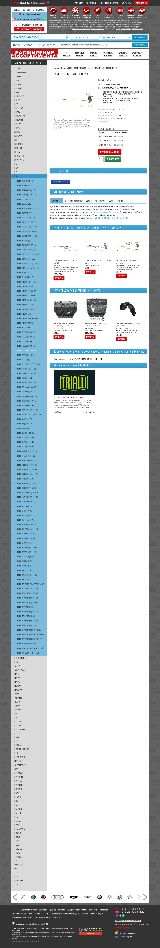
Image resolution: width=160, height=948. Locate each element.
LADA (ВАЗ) (19, 721)
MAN (16, 741)
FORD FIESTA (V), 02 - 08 (26, 300)
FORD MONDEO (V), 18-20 (26, 488)
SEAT (16, 816)
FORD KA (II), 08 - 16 (25, 428)
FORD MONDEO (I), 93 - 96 (27, 465)
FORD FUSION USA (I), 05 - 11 (28, 382)
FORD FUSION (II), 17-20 (26, 378)
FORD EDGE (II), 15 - (24, 213)
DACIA (17, 132)
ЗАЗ (16, 872)
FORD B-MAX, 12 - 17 (25, 185)
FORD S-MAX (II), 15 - (25, 542)
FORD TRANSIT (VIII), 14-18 (27, 620)
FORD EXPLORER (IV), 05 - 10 (28, 268)
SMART (17, 824)
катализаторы (126, 29)
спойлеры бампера (114, 25)
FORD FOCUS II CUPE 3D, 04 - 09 (29, 364)
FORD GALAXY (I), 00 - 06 (26, 387)
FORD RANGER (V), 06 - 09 (27, 524)
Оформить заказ (19, 913)
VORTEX (18, 856)
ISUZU (17, 701)
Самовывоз (56, 200)
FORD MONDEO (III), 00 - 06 (27, 474)
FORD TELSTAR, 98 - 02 (26, 579)
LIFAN (17, 737)
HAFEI (17, 673)
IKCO (16, 693)
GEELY (17, 665)
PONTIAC (18, 781)
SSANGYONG (19, 828)
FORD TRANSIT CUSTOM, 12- (28, 643)
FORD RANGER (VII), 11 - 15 (27, 529)
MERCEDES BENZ (21, 749)
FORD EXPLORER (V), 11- (26, 272)
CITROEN (18, 124)
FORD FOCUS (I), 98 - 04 (26, 336)
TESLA (17, 844)
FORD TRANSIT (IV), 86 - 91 (27, 597)
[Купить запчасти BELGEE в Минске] (73, 897)
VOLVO (17, 852)
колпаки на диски (97, 29)
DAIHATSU (18, 144)
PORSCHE (18, 785)
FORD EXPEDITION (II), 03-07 (28, 254)
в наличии (118, 136)
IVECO (17, 705)
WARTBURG (19, 864)
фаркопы (52, 31)
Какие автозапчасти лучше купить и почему (69, 913)
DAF (16, 140)
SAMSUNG (18, 809)
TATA (16, 840)
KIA (15, 717)
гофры (118, 29)
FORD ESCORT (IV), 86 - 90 (27, 236)
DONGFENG (19, 156)
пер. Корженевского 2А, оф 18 (104, 212)
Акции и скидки (96, 913)
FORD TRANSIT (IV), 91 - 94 (27, 602)
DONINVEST (19, 160)
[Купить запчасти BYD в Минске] (130, 897)
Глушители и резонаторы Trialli (69, 397)
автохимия (60, 31)
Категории (91, 3)
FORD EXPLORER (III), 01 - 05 (28, 263)
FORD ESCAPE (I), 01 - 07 (26, 217)
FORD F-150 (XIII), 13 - (25, 277)
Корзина (143, 3)
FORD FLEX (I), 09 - (24, 327)
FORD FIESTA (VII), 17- (25, 313)
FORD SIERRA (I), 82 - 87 (26, 561)
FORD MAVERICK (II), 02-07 (27, 455)
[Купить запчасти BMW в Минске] (99, 897)
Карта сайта (57, 917)
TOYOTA (18, 848)
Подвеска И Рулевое (93, 54)
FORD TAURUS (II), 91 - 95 (27, 575)
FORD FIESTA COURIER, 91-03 (28, 318)
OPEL (16, 769)
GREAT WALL (20, 669)
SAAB (16, 805)
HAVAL (17, 681)
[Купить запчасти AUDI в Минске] (58, 897)
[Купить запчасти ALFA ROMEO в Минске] (33, 897)
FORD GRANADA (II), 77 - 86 (27, 410)
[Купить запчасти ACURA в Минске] (23, 897)
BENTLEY (18, 88)
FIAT (16, 171)
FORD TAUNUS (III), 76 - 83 (27, 570)
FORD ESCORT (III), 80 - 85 (27, 231)
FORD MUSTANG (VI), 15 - (26, 506)
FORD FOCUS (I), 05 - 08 (26, 332)
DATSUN (18, 148)
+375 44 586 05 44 (32, 14)
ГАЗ (15, 868)
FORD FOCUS (128, 261)
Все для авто (44, 917)
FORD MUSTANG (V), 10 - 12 (27, 497)
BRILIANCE (19, 96)
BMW (16, 92)
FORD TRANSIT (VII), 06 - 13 (28, 616)
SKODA (17, 820)
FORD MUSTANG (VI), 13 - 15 (28, 501)
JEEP (16, 713)
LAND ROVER (20, 729)
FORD (16, 175)
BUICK (17, 100)
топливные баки (137, 29)
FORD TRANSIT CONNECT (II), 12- (29, 639)
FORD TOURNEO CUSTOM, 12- (28, 588)
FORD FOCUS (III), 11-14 (128, 324)
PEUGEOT (18, 773)
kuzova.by (20, 2)
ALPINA (17, 76)
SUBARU (18, 832)
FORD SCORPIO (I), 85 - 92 (27, 547)
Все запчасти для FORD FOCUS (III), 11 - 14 (78, 359)
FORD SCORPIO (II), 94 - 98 (27, 556)
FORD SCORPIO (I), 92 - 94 (27, 552)
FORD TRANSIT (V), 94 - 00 (27, 607)
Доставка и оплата (108, 3)
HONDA (17, 685)
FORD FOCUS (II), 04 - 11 (26, 341)
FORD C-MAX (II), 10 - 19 (26, 194)
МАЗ (16, 876)
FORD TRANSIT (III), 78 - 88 (27, 593)
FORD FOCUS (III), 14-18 (26, 355)
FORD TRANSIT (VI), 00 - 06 (27, 611)
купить (59, 278)
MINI (16, 753)
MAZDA (17, 745)
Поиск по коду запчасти (38, 913)
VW (15, 860)
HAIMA (17, 677)
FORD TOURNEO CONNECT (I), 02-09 (30, 584)
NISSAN (17, 761)
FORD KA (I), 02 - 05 (24, 419)
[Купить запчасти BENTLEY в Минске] (87, 897)
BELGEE (17, 84)
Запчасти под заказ (47, 909)
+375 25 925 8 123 (23, 19)
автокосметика (70, 31)
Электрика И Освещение (137, 54)
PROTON (18, 789)
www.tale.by (35, 941)
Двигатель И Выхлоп (123, 54)
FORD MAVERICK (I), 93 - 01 (27, 451)
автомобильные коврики (81, 29)
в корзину (113, 159)
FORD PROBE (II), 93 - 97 (26, 515)
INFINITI (18, 697)
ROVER (17, 801)
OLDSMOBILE (20, 765)
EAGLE (17, 164)
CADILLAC (18, 108)
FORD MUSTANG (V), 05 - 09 (27, 492)
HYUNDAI (18, 689)
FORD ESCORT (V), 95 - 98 (26, 245)
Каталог (79, 3)
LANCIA (17, 725)
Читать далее (90, 412)
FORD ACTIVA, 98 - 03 (25, 181)
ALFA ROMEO (20, 72)
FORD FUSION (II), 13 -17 (26, 373)
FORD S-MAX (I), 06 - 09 (26, 533)
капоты (77, 25)
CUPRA (17, 128)
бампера (71, 25)
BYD (16, 104)
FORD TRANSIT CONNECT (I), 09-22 (30, 634)
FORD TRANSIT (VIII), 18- (26, 625)
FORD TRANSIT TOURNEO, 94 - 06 (30, 648)
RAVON (17, 793)
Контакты (126, 3)
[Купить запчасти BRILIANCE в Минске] (109, 897)
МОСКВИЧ (18, 880)
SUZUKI (17, 836)
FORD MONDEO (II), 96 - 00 (27, 469)
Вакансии (104, 909)
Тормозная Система (79, 54)
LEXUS (17, 733)
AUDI (16, 80)
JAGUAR (17, 709)
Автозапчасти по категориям (24, 917)
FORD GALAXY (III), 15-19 (26, 405)
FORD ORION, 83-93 (24, 510)
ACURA (17, 68)
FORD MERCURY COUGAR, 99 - (28, 460)
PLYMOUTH (19, 777)
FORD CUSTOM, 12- (24, 203)
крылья (83, 25)
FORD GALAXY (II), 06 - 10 (27, 396)
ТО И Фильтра (66, 54)
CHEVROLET (19, 116)
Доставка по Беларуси (96, 200)
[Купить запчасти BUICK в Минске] (119, 897)
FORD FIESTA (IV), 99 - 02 (26, 295)
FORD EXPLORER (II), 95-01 (27, 259)
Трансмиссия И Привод (108, 54)
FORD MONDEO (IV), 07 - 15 (27, 478)
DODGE (17, 152)
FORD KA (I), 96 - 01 (24, 423)
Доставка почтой (116, 200)
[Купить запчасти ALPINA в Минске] (43, 897)
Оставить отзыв (60, 182)
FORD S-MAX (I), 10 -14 (26, 538)
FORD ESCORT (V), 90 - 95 (26, 240)
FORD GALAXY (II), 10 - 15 (27, 400)
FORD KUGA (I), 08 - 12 (25, 433)
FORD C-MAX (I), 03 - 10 (26, 190)
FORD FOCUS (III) (98, 261)
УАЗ (16, 884)
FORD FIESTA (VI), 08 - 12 (26, 304)
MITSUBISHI (19, 757)
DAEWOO (18, 136)
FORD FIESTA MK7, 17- (25, 323)
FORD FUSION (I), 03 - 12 (26, 368)
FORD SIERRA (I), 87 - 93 (26, 565)
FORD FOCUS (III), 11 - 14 (26, 350)
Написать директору (123, 928)
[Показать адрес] (48, 2)
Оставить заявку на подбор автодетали (131, 924)
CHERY (17, 112)
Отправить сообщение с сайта (128, 921)
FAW (16, 167)
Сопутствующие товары (77, 909)
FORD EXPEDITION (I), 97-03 (27, 249)
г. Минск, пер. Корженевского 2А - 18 (31, 924)
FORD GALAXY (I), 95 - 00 (26, 391)
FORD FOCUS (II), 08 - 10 (26, 345)
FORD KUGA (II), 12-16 (25, 437)
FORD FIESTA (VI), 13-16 (26, 309)
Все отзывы (90, 933)
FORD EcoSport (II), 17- (26, 208)
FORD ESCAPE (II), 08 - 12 (26, 222)
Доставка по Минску (74, 200)
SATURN (18, 813)
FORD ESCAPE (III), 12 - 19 (27, 226)
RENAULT (18, 797)
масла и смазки (81, 31)
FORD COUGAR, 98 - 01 (25, 199)
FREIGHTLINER (20, 658)
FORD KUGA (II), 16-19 (25, 446)
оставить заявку (31, 29)
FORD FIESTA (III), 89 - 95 (26, 286)
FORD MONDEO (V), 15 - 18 (27, 483)
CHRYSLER (18, 120)
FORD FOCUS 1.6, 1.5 (65, 262)
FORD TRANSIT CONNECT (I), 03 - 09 (31, 630)
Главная (15, 909)
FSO (16, 661)
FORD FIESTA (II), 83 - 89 (26, 281)
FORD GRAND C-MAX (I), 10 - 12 (29, 414)
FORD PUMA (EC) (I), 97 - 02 (27, 520)
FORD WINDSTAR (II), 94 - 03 (28, 652)
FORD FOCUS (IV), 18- (25, 359)
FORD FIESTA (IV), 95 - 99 (26, 291)
